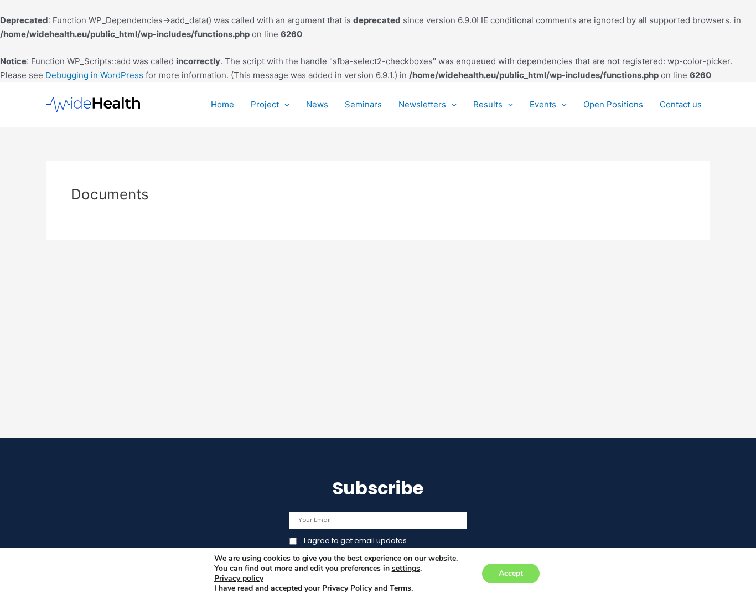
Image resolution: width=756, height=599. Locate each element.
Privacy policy (238, 578)
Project (265, 104)
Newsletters (422, 104)
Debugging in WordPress (94, 75)
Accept (511, 573)
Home (222, 104)
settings (406, 569)
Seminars (363, 104)
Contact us (681, 104)
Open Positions (613, 104)
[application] (284, 104)
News (317, 104)
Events (543, 104)
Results (488, 104)
